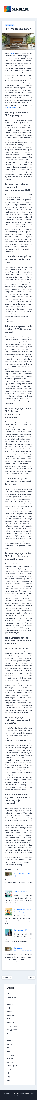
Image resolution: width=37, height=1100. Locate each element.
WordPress (15, 1093)
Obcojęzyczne (11, 1030)
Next (31, 977)
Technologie (10, 1055)
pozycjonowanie (10, 107)
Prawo (8, 1037)
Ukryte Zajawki (11, 1066)
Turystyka (9, 1062)
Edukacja (9, 1004)
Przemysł (9, 1040)
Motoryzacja (10, 1022)
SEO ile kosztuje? (20, 891)
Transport (9, 1058)
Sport (8, 1051)
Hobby (8, 1008)
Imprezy (9, 1012)
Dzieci (8, 1001)
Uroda (8, 1069)
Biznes (8, 994)
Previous (7, 977)
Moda (8, 1019)
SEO (12, 53)
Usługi (8, 1073)
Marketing (9, 25)
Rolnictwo (9, 1044)
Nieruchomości (11, 1026)
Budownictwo (11, 997)
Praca (8, 1033)
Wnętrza (9, 1077)
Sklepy (8, 1048)
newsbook (28, 1093)
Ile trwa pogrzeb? (20, 930)
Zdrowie (9, 1080)
